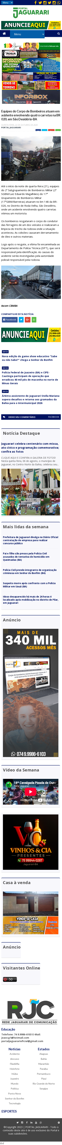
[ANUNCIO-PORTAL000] (31, 341)
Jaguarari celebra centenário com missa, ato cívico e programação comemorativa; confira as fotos (30, 447)
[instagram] (45, 2)
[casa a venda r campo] (31, 80)
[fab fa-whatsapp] (59, 2)
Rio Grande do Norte (44, 1083)
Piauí (43, 1078)
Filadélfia (14, 1063)
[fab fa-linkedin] (31, 1123)
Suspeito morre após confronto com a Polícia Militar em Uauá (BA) (29, 585)
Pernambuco (43, 1073)
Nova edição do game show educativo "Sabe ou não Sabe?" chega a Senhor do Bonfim (29, 358)
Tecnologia (14, 1103)
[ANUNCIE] (31, 28)
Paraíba (44, 1068)
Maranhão (43, 1063)
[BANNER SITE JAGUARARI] (31, 49)
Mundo (14, 1083)
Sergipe (44, 1088)
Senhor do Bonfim (14, 1098)
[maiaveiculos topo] (31, 57)
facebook (53, 416)
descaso (14, 1058)
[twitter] (40, 2)
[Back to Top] (59, 1123)
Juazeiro (14, 1078)
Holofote (14, 1068)
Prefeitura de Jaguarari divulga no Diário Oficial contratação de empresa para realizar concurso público (30, 540)
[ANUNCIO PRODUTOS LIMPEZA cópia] (31, 71)
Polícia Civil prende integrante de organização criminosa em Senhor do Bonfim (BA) (29, 571)
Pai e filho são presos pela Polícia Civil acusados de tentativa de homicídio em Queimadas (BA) (26, 556)
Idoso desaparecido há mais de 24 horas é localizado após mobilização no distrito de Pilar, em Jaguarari (30, 599)
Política (15, 1088)
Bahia (5, 351)
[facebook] (36, 2)
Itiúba (14, 1073)
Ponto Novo (14, 1093)
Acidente (15, 1053)
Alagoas (43, 1053)
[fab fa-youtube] (36, 1123)
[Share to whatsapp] (34, 319)
